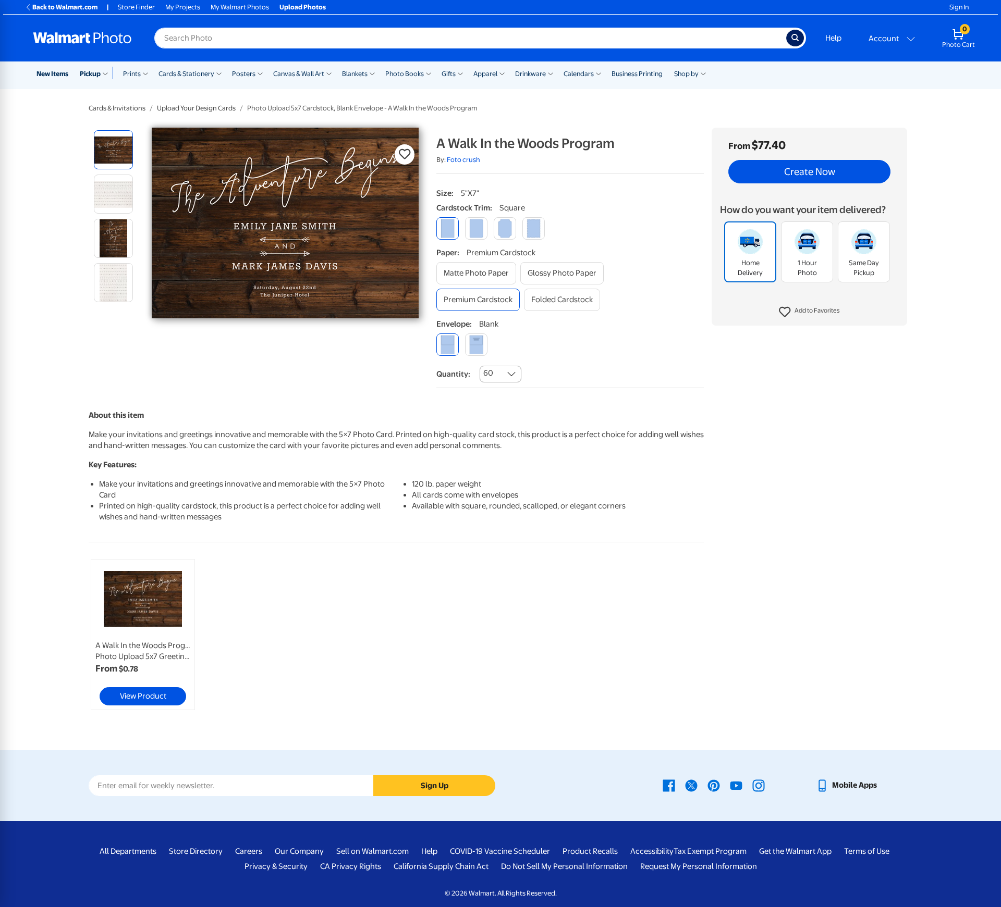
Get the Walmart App (795, 851)
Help (833, 38)
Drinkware (530, 74)
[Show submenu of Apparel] (502, 73)
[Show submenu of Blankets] (372, 73)
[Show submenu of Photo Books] (428, 73)
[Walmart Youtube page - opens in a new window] (736, 785)
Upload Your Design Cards (196, 108)
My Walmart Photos (240, 7)
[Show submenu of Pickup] (107, 73)
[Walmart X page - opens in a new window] (691, 785)
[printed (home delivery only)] (476, 344)
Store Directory (196, 851)
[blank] (447, 344)
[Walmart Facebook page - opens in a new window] (669, 785)
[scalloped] (533, 228)
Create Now (809, 172)
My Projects (182, 7)
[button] (809, 312)
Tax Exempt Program (710, 851)
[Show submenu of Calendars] (598, 73)
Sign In (959, 7)
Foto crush (463, 160)
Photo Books (404, 74)
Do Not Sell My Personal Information (564, 866)
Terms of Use (866, 851)
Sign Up (434, 785)
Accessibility (652, 851)
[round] (476, 228)
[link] (142, 635)
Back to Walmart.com (64, 7)
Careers (248, 851)
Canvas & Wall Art (298, 74)
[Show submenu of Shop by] (703, 73)
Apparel (485, 74)
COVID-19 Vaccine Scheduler (500, 851)
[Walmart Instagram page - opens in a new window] (758, 785)
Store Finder (136, 7)
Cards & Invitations (117, 108)
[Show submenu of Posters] (260, 73)
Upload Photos (302, 7)
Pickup (90, 74)
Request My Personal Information (698, 866)
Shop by (686, 74)
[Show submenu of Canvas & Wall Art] (329, 73)
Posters (243, 74)
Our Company (299, 851)
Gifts (449, 74)
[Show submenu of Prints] (145, 73)
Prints (132, 74)
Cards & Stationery (186, 74)
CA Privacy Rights (350, 866)
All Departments (128, 851)
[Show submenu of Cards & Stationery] (219, 73)
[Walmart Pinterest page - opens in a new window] (713, 785)
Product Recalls (590, 851)
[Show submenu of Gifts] (460, 73)
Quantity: (453, 374)
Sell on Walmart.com (372, 851)
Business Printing (637, 74)
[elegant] (505, 228)
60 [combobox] (488, 373)
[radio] (113, 149)
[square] (447, 228)
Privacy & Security (276, 866)
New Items (52, 74)
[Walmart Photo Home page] (82, 38)
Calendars (579, 74)
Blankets (355, 74)
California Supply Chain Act (441, 866)
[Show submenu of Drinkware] (550, 73)
